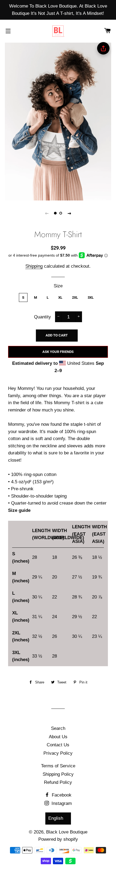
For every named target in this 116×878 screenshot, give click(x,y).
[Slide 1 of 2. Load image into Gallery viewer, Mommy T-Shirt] (55, 213)
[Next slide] (69, 213)
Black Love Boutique (66, 832)
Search (58, 728)
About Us (58, 736)
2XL (75, 297)
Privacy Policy (58, 753)
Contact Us (58, 744)
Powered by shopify (58, 839)
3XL (91, 297)
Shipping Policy (58, 774)
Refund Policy (58, 782)
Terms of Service (58, 765)
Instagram (61, 803)
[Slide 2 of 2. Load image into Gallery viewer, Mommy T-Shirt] (60, 213)
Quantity (42, 316)
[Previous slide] (47, 213)
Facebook (60, 795)
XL (60, 297)
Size (58, 285)
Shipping (34, 266)
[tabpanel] (58, 120)
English (55, 818)
